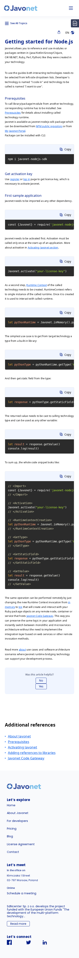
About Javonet (19, 736)
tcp (20, 607)
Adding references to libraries (32, 752)
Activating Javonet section (43, 247)
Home (11, 805)
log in (26, 179)
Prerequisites (13, 112)
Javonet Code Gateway (40, 616)
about (22, 649)
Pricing (11, 829)
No (41, 680)
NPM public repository (49, 126)
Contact (13, 852)
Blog (10, 836)
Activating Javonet (22, 747)
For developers (17, 821)
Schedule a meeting (21, 893)
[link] (20, 8)
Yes (41, 686)
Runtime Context (36, 285)
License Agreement (21, 844)
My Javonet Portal (15, 131)
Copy (67, 149)
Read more (18, 924)
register (14, 179)
